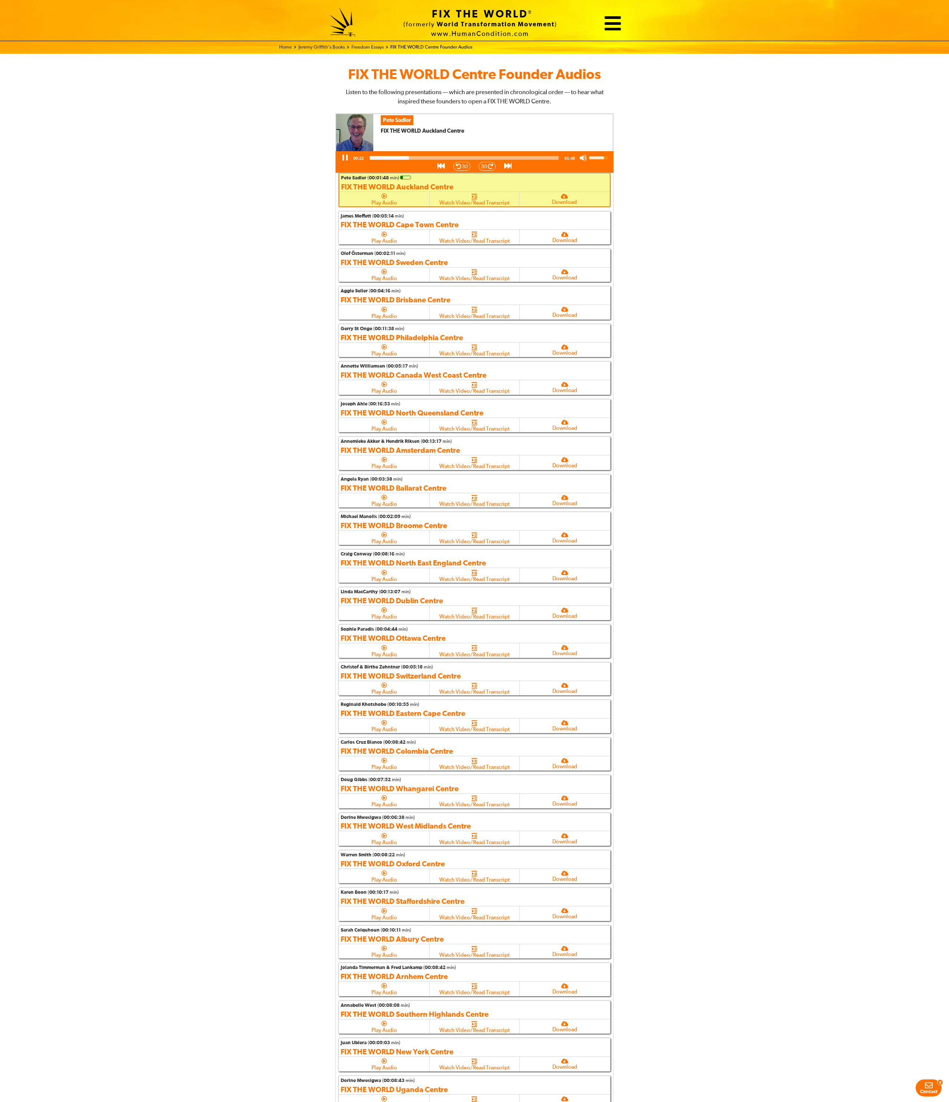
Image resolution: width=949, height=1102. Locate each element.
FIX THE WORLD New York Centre (397, 1052)
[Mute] (583, 158)
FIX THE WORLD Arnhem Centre (394, 976)
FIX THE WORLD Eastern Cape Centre (403, 713)
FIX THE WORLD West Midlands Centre (406, 826)
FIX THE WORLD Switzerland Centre (401, 676)
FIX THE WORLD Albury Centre (392, 939)
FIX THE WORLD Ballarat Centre (393, 488)
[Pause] (345, 158)
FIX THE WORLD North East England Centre (413, 563)
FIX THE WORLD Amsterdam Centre (400, 450)
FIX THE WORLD (480, 14)
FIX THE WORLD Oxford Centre (393, 864)
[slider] (464, 158)
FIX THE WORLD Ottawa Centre (393, 638)
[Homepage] (343, 23)
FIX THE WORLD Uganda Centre (394, 1089)
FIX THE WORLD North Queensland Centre (412, 413)
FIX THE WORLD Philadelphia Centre (402, 338)
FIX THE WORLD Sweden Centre (394, 262)
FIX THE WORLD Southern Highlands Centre (415, 1014)
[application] (474, 161)
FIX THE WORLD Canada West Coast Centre (413, 375)
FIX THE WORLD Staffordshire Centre (402, 901)
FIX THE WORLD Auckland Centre (397, 187)
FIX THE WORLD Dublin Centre (392, 601)
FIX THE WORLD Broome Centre (394, 526)
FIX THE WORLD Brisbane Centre (395, 300)
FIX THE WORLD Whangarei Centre (400, 789)
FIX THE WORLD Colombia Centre (397, 751)
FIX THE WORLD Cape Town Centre (400, 225)
